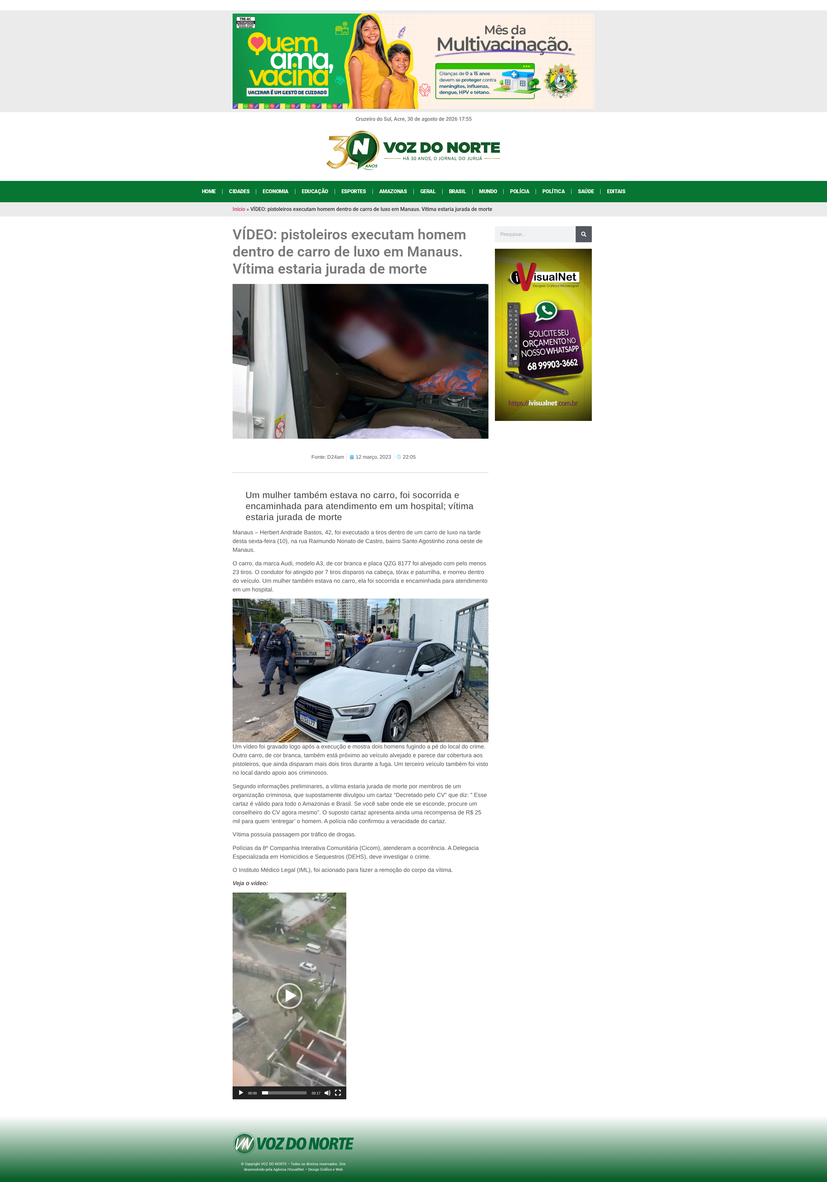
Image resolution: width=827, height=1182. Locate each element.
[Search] (584, 234)
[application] (289, 996)
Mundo (488, 191)
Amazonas (393, 191)
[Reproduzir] (241, 1093)
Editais (616, 191)
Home (209, 191)
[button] (289, 996)
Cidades (239, 191)
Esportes (353, 191)
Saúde (586, 191)
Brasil (457, 191)
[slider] (284, 1092)
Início (239, 209)
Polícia (519, 191)
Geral (428, 191)
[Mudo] (327, 1093)
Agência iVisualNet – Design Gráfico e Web (308, 1169)
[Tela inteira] (338, 1093)
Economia (275, 191)
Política (553, 191)
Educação (315, 191)
